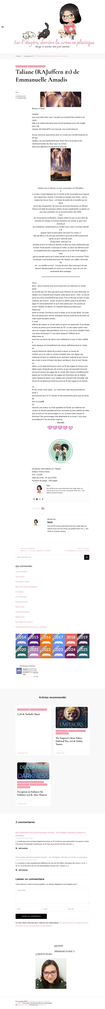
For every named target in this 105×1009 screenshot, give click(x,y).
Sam (17, 92)
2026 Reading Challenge (27, 666)
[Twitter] (40, 499)
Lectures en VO (61, 731)
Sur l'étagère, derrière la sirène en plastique (33, 1002)
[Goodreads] (37, 499)
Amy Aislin (20, 576)
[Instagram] (34, 499)
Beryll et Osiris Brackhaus (26, 586)
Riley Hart (20, 607)
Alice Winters (21, 571)
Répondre (23, 848)
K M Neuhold (21, 597)
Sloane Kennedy (22, 612)
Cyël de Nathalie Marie (28, 714)
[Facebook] (43, 499)
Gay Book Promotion (24, 622)
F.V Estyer (20, 592)
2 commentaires (22, 98)
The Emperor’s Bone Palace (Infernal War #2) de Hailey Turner (69, 741)
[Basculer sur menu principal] (3, 27)
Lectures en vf (21, 66)
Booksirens (20, 617)
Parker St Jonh (22, 602)
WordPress (42, 1005)
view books (36, 676)
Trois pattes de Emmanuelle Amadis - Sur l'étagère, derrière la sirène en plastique (51, 857)
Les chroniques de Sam (37, 66)
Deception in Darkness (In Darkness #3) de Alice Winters (32, 793)
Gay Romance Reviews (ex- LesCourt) (31, 627)
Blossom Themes (23, 1005)
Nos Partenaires (62, 733)
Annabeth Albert (23, 581)
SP (43, 508)
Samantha (25, 669)
